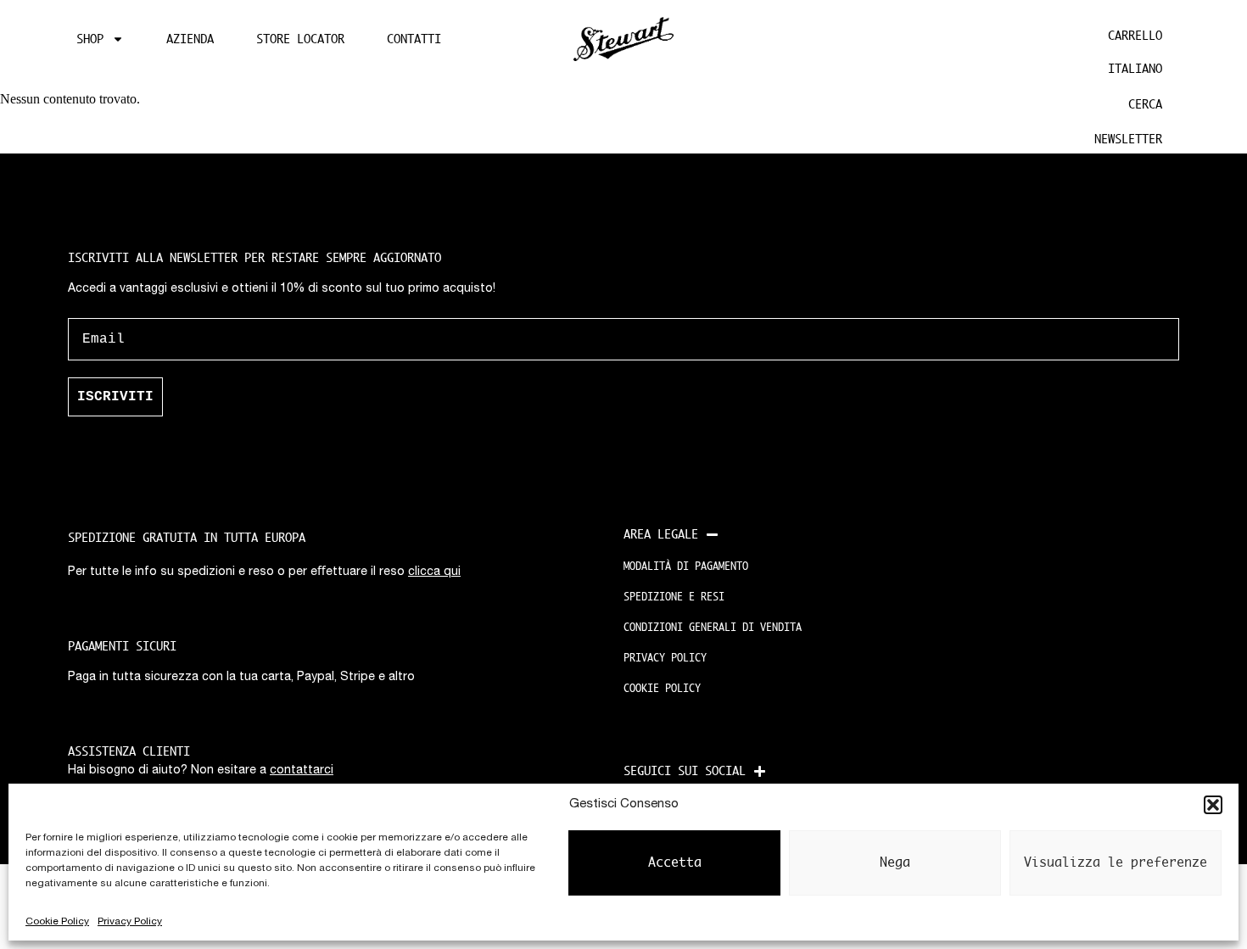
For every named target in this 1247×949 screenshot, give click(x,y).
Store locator (300, 39)
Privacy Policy (130, 922)
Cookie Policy (57, 922)
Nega (895, 863)
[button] (1213, 804)
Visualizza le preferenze (1115, 863)
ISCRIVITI (115, 397)
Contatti (414, 39)
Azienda (190, 39)
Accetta (675, 863)
